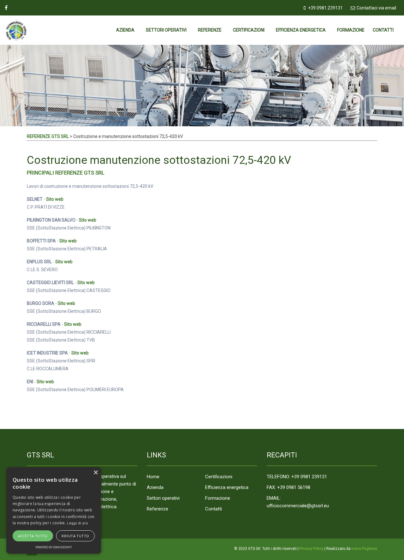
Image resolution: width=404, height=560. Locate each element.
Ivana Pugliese (364, 548)
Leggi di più (77, 523)
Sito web (54, 199)
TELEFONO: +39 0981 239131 (297, 477)
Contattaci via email (376, 7)
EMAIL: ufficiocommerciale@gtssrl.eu (298, 502)
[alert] (53, 510)
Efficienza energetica (301, 30)
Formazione (351, 30)
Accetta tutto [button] (33, 535)
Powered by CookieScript (53, 547)
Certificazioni (248, 30)
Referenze (210, 30)
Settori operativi (166, 30)
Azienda (125, 30)
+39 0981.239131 (325, 7)
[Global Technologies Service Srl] (26, 30)
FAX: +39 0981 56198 (288, 487)
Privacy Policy (312, 548)
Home (153, 477)
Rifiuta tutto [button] (75, 535)
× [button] (95, 472)
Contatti (383, 30)
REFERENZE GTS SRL (48, 136)
